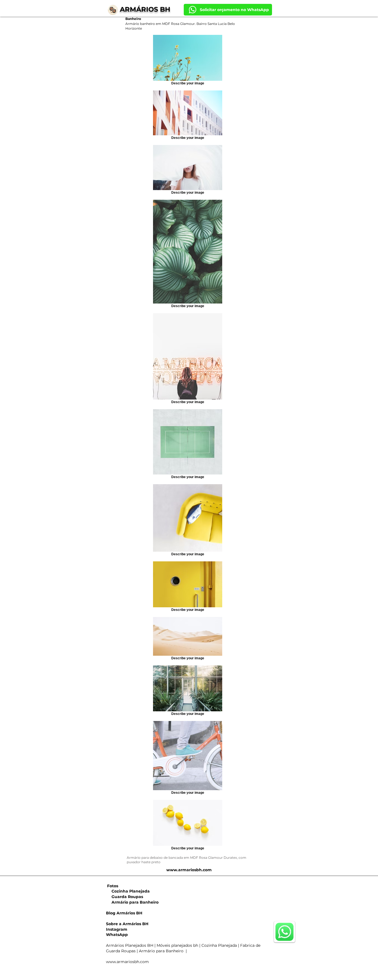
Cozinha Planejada (128, 891)
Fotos (112, 885)
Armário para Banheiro (132, 902)
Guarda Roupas (124, 896)
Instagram (116, 929)
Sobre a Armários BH (127, 923)
